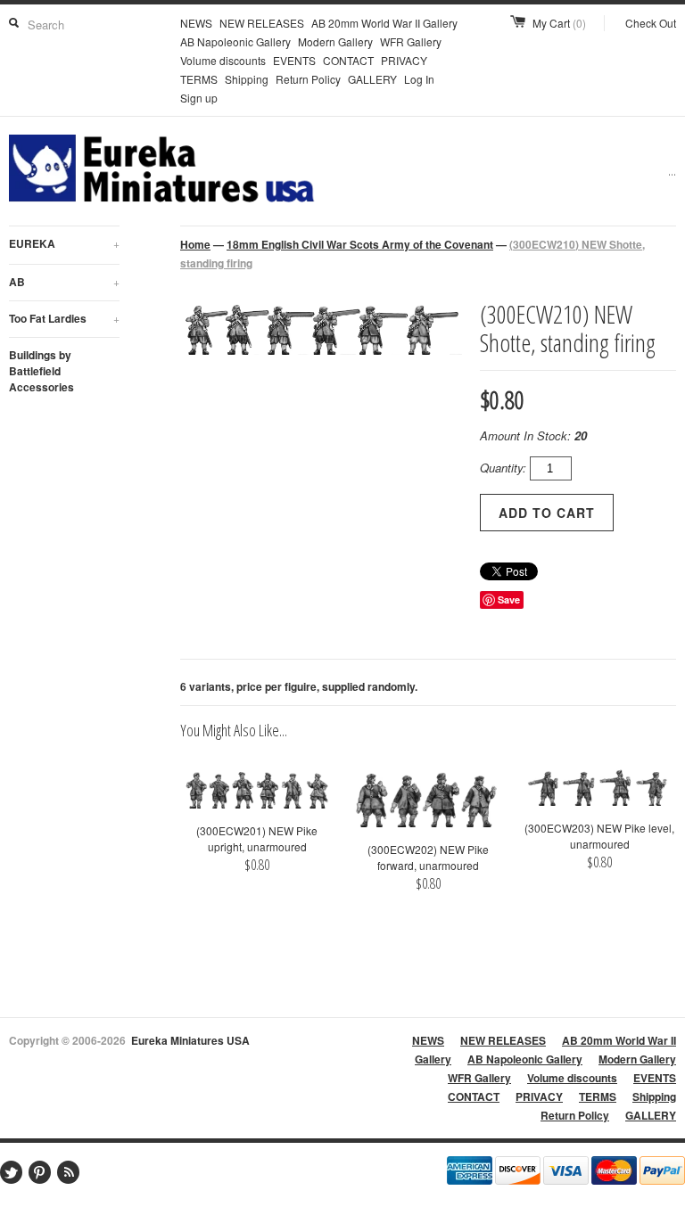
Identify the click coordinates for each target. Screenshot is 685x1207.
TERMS (199, 78)
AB (64, 282)
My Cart (559, 22)
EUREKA (64, 243)
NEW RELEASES (261, 22)
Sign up (199, 97)
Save (509, 599)
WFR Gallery (411, 41)
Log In (419, 78)
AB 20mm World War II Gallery (384, 22)
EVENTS (294, 60)
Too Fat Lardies (64, 318)
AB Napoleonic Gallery (235, 41)
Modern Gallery (335, 41)
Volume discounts (223, 60)
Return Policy (308, 78)
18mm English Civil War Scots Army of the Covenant (360, 244)
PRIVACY (404, 60)
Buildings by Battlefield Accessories (41, 371)
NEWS (196, 22)
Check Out (650, 22)
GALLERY (372, 78)
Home (195, 244)
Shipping (246, 78)
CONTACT (348, 60)
